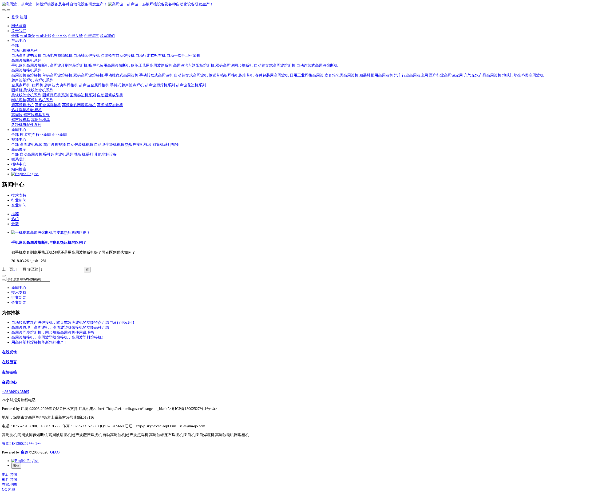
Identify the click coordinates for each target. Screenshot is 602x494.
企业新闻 (18, 205)
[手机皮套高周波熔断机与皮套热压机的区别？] (50, 233)
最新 (15, 224)
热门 (15, 219)
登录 (15, 17)
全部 (15, 36)
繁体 (16, 465)
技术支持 (18, 195)
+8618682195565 (15, 392)
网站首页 (18, 26)
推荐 (15, 214)
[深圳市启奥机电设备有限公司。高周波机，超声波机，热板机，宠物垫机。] (301, 4)
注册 (23, 17)
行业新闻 (18, 200)
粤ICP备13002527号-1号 (21, 443)
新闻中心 (18, 288)
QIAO (55, 452)
